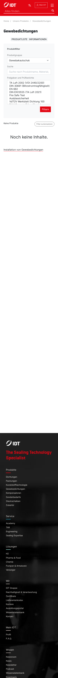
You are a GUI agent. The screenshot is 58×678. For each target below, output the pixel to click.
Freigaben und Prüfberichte (20, 78)
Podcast (10, 669)
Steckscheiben (13, 501)
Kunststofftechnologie (16, 485)
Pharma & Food (13, 558)
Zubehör (10, 505)
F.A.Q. (9, 638)
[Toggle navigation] (52, 5)
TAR (8, 527)
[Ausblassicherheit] (29, 98)
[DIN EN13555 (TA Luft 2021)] (29, 92)
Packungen (11, 481)
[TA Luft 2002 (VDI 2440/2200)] (29, 82)
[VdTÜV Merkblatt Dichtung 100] (29, 101)
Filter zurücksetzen (44, 124)
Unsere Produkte (21, 21)
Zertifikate (11, 596)
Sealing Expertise (14, 535)
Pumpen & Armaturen (16, 566)
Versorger (10, 570)
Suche (10, 66)
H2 (7, 553)
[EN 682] (29, 89)
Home (6, 21)
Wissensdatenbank (15, 612)
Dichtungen (11, 477)
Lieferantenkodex (14, 600)
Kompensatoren (13, 493)
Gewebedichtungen (41, 21)
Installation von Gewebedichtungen (23, 149)
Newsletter (11, 665)
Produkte (11, 469)
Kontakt (9, 616)
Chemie (9, 562)
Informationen (38, 39)
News (8, 661)
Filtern (45, 109)
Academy (10, 523)
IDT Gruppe (11, 588)
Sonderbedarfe (13, 497)
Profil (8, 634)
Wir (8, 580)
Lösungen (11, 546)
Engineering (11, 531)
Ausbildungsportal (14, 608)
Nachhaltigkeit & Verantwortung (21, 592)
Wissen (10, 649)
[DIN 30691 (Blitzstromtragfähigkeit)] (29, 85)
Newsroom (11, 657)
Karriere (10, 604)
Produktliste (19, 39)
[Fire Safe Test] (29, 95)
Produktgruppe (14, 55)
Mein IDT (42, 5)
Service (10, 516)
